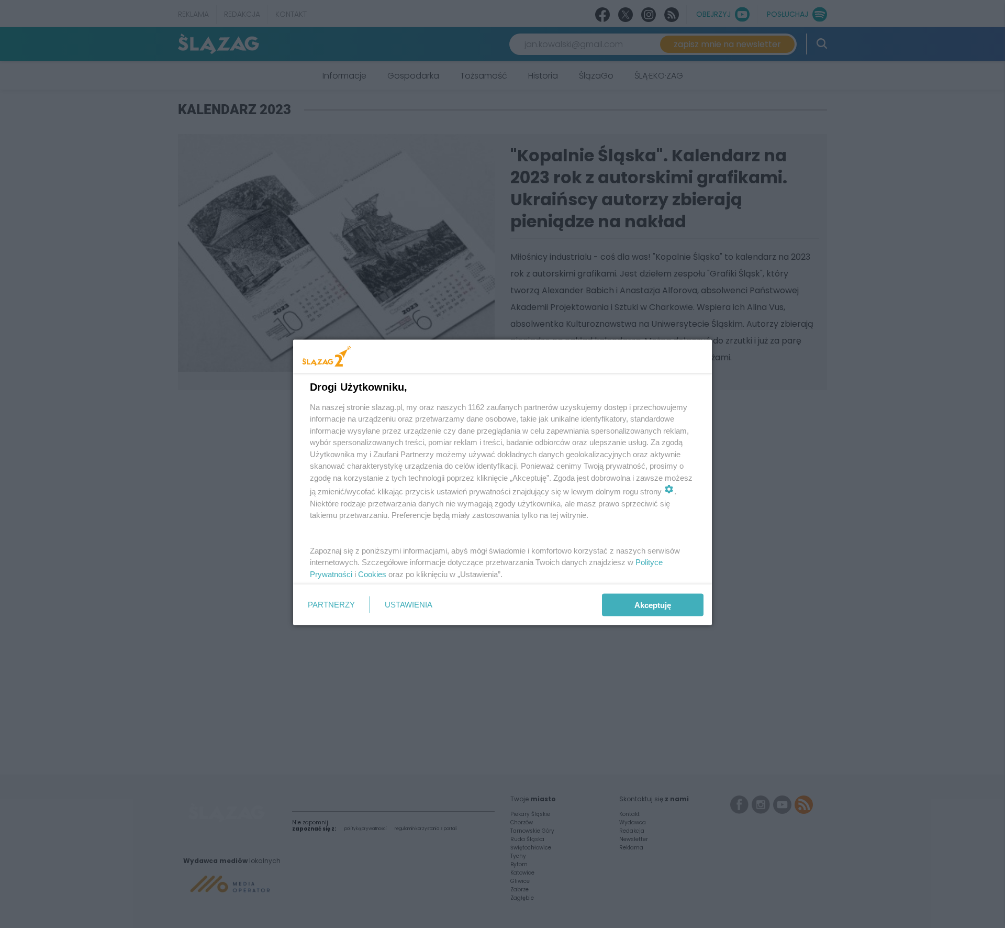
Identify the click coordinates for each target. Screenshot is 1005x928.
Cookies (372, 573)
